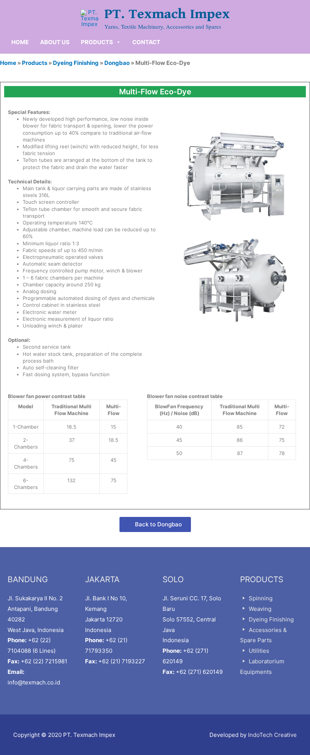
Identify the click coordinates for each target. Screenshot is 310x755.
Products (34, 62)
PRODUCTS (97, 42)
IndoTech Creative (272, 734)
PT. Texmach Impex (167, 14)
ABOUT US (55, 42)
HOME (20, 42)
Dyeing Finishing (76, 62)
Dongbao (117, 62)
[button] (155, 524)
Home (8, 62)
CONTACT (146, 42)
